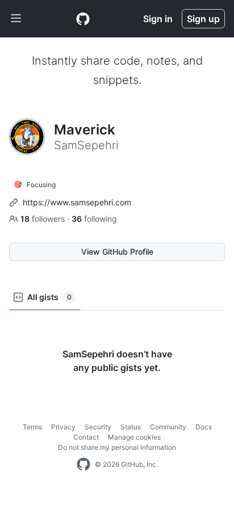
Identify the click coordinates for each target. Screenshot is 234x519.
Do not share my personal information (117, 447)
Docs (203, 427)
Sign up (203, 18)
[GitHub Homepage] (83, 464)
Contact (86, 437)
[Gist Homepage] (83, 19)
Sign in (158, 18)
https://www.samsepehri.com (77, 202)
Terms (32, 427)
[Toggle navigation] (16, 18)
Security (98, 427)
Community (168, 427)
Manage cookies (134, 437)
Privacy (63, 427)
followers (43, 218)
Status (130, 427)
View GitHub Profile (117, 251)
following (94, 218)
